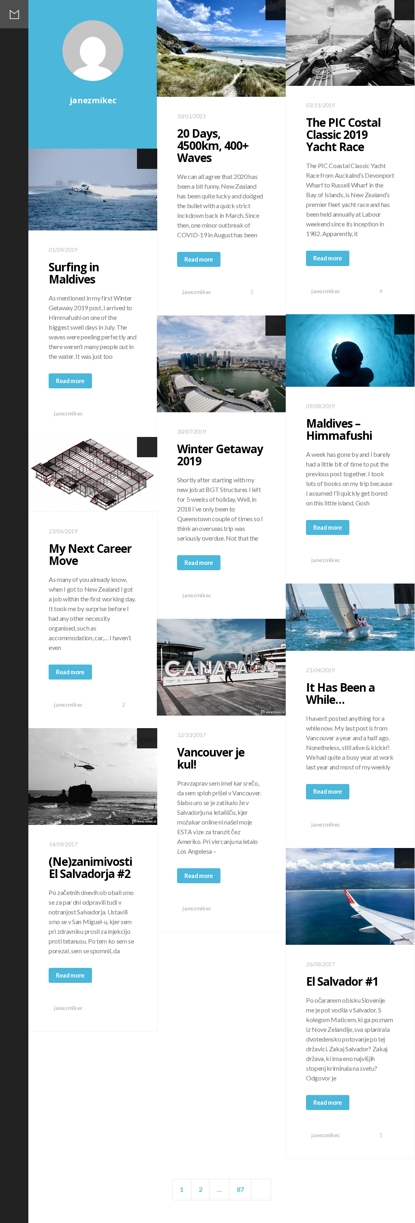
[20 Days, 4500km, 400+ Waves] (221, 48)
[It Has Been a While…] (350, 617)
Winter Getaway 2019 (220, 455)
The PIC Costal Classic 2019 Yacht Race (343, 134)
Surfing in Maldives (74, 273)
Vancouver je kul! (210, 758)
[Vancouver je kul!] (221, 667)
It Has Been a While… (340, 693)
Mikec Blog (14, 14)
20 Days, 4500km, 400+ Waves (212, 145)
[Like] (122, 413)
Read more (198, 259)
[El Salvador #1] (350, 896)
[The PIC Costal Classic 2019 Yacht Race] (350, 43)
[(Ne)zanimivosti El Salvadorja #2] (92, 776)
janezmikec (196, 291)
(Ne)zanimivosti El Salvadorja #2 (90, 867)
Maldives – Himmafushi (339, 429)
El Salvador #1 (342, 981)
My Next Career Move (90, 554)
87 (240, 1189)
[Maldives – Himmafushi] (350, 350)
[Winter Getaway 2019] (221, 363)
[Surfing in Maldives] (92, 189)
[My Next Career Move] (92, 474)
